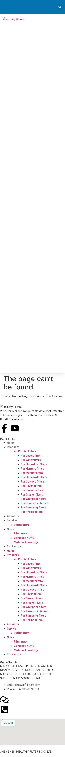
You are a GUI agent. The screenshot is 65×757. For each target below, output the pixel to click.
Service (12, 520)
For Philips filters (32, 511)
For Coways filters (32, 481)
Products (13, 447)
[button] (59, 7)
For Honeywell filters (34, 477)
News (10, 529)
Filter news (21, 533)
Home (11, 442)
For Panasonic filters (34, 503)
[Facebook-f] (4, 428)
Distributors (21, 524)
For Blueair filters (32, 490)
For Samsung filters (33, 507)
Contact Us (14, 546)
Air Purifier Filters (25, 451)
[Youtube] (14, 428)
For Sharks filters (32, 494)
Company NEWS (24, 537)
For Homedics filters (34, 464)
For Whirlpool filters (33, 499)
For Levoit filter (31, 455)
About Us (13, 516)
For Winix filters (31, 460)
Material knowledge (26, 542)
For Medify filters (32, 473)
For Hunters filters (32, 468)
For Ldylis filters (31, 486)
